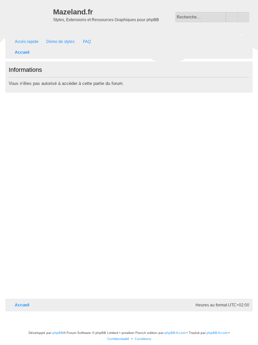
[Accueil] (30, 17)
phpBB (57, 333)
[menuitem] (57, 41)
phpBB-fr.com (175, 333)
